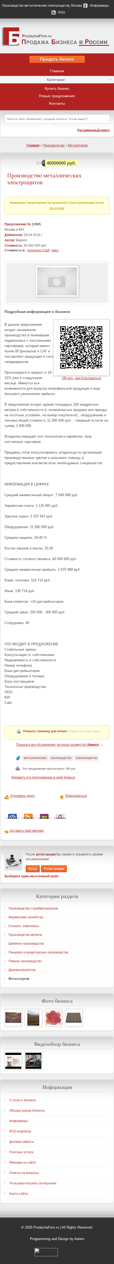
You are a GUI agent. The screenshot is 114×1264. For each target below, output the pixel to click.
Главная (57, 71)
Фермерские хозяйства (25, 917)
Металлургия (78, 145)
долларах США (38, 250)
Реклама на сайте (22, 1162)
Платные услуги (21, 1152)
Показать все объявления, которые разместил (57, 745)
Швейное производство (26, 943)
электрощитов (86, 758)
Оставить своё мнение (27, 831)
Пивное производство (25, 961)
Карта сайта (18, 1194)
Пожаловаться (76, 796)
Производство (53, 145)
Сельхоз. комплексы (23, 926)
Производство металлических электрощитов (44, 179)
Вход (33, 869)
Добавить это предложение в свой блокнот (43, 777)
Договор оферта (21, 1142)
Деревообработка (22, 970)
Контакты (57, 103)
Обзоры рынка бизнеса (27, 1110)
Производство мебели (25, 935)
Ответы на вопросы (24, 1173)
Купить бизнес (57, 88)
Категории (32, 80)
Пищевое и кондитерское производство (38, 952)
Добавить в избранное (44, 815)
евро (55, 250)
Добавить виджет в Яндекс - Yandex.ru (60, 815)
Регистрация (54, 869)
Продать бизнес (57, 59)
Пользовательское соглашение (32, 1183)
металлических (35, 758)
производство (61, 758)
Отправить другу (22, 796)
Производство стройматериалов (33, 908)
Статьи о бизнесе (22, 1100)
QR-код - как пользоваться (81, 378)
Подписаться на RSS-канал (28, 815)
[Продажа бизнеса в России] (57, 36)
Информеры (18, 1121)
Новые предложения (57, 96)
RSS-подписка (20, 1131)
